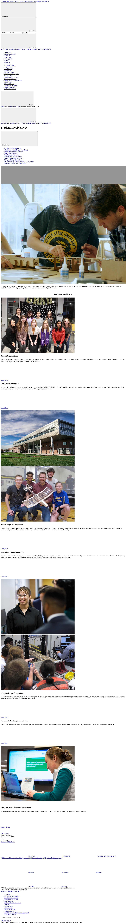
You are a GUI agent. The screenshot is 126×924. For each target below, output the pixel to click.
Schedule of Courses (10, 79)
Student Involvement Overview (13, 151)
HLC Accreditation (10, 914)
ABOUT (39, 49)
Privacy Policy (8, 901)
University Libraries (10, 89)
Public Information (9, 909)
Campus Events (9, 72)
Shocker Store (8, 82)
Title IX (6, 904)
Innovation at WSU (13, 1)
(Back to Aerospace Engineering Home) (16, 150)
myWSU (40, 1)
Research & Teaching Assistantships (14, 163)
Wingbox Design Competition (13, 160)
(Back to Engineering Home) (12, 148)
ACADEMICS (5, 49)
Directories (27, 1)
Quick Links (4, 16)
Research (21, 1)
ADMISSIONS (14, 49)
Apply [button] (13, 842)
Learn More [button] (4, 380)
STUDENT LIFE (24, 49)
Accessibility (8, 908)
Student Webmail (9, 84)
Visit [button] (9, 842)
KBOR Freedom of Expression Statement (16, 913)
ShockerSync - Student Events (13, 80)
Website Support (9, 911)
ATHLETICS (33, 49)
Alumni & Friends (6, 891)
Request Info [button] (4, 842)
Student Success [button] (5, 827)
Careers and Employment (11, 74)
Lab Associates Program (11, 155)
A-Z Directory (8, 69)
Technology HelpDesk (11, 85)
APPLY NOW (46, 49)
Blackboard (7, 70)
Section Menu (5, 145)
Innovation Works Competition (13, 158)
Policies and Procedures (11, 77)
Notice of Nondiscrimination (12, 903)
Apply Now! (8, 67)
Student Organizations (10, 153)
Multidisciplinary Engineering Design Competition (19, 161)
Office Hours (8, 75)
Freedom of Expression (11, 898)
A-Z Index (7, 894)
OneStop (46, 1)
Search (3, 32)
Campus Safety (8, 906)
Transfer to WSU (9, 87)
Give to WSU (34, 1)
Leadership (4, 1)
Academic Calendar (10, 65)
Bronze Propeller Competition (13, 156)
